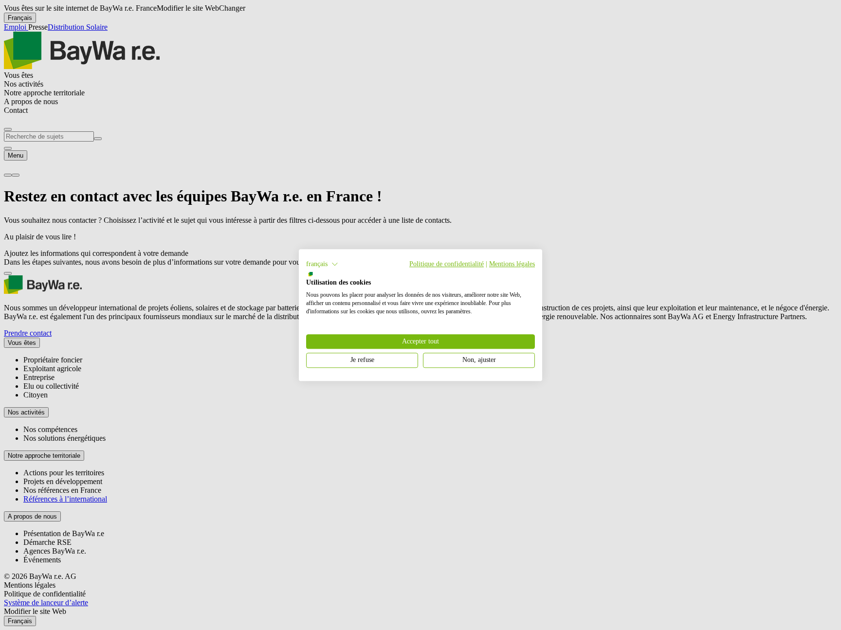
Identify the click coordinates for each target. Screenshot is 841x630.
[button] (322, 264)
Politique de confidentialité (446, 264)
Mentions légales (512, 264)
